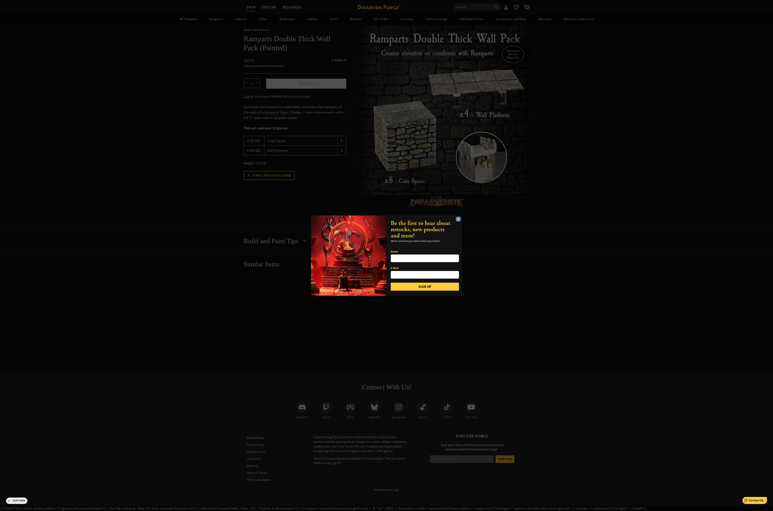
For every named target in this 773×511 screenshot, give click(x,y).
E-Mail (395, 268)
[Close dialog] (458, 219)
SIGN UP (425, 286)
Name (394, 251)
